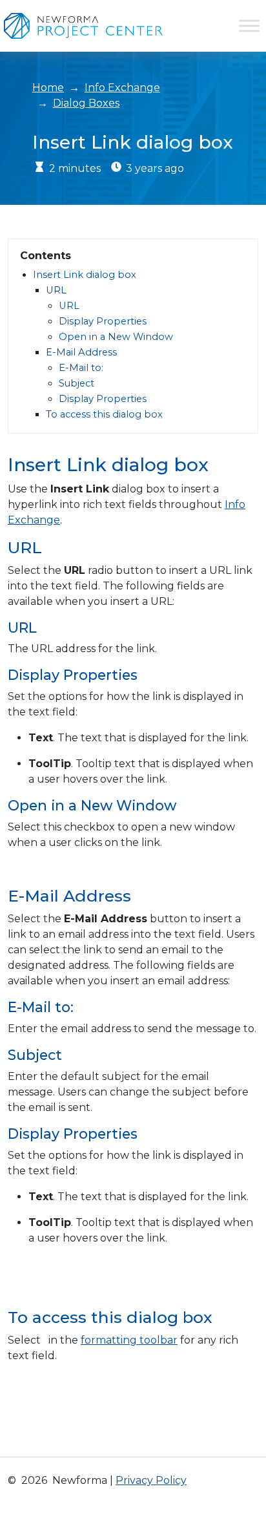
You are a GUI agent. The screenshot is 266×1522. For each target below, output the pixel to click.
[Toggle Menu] (249, 25)
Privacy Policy (151, 1480)
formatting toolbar (129, 1340)
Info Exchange (122, 87)
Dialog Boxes (86, 103)
